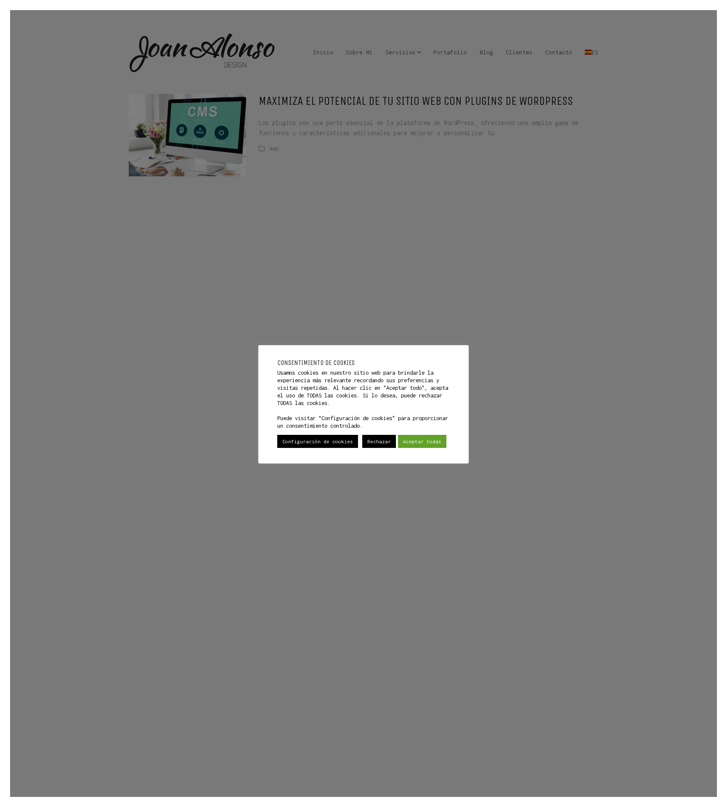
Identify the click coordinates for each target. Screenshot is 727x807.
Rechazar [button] (379, 441)
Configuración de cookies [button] (317, 441)
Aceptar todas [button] (422, 441)
